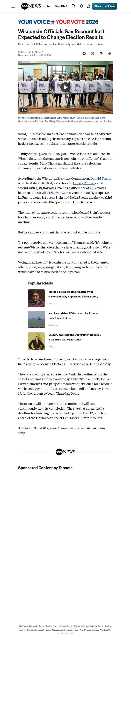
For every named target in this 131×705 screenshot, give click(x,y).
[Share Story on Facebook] (84, 53)
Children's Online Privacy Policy (96, 626)
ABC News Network (28, 626)
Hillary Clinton (83, 183)
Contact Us (105, 630)
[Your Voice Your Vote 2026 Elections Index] (58, 22)
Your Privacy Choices (89, 630)
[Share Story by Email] (101, 53)
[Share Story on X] (92, 53)
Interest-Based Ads (28, 630)
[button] (13, 6)
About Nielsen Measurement (51, 630)
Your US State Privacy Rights (66, 626)
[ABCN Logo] (31, 6)
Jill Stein (48, 192)
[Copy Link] (109, 53)
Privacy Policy (45, 626)
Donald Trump (100, 178)
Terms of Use (72, 630)
